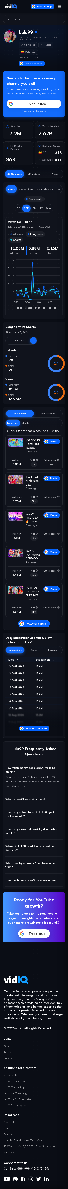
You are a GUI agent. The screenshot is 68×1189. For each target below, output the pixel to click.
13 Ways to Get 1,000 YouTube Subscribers (30, 1146)
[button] (18, 208)
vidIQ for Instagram (15, 1105)
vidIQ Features (12, 1074)
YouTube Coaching (15, 1093)
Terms (7, 1052)
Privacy (8, 1058)
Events (8, 1134)
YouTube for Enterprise (18, 1099)
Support (9, 1122)
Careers (9, 1046)
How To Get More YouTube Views (24, 1140)
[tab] (14, 174)
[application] (34, 286)
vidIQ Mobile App (14, 1087)
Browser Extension (15, 1081)
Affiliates (9, 1152)
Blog (6, 1128)
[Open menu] (59, 6)
